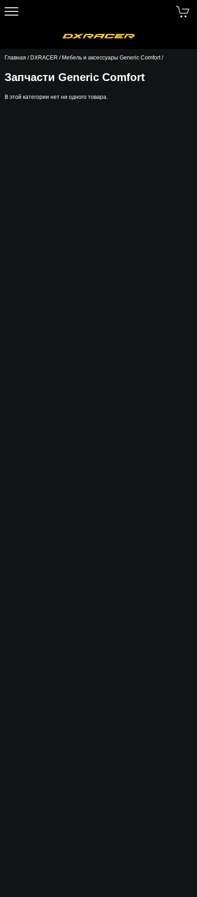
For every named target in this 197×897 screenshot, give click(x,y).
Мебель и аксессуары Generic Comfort (111, 57)
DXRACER (44, 57)
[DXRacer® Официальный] (98, 36)
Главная (15, 57)
